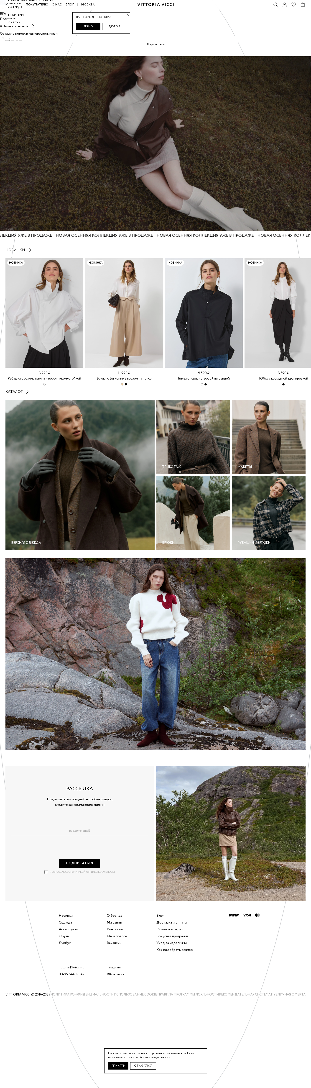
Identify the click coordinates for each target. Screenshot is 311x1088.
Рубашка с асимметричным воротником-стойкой (44, 378)
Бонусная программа (172, 936)
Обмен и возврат (169, 929)
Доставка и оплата (171, 922)
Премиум (16, 15)
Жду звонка (156, 44)
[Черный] (126, 385)
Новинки (15, 250)
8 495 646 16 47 (72, 974)
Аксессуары (68, 929)
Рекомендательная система (245, 994)
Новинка (16, 263)
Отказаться (143, 1066)
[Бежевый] (122, 385)
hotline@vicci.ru (71, 967)
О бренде (114, 916)
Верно (88, 26)
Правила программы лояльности (188, 994)
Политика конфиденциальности (82, 994)
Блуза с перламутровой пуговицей (204, 378)
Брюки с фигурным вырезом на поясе (124, 378)
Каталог (14, 391)
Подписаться (79, 863)
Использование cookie (135, 994)
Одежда (15, 7)
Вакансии (114, 943)
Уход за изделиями (171, 943)
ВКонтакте (116, 974)
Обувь (64, 936)
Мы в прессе (117, 936)
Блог (70, 5)
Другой (114, 26)
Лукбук (14, 22)
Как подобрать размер (174, 950)
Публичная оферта (288, 994)
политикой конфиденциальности (92, 872)
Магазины (114, 922)
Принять (118, 1066)
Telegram (114, 967)
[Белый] (44, 385)
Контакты (115, 929)
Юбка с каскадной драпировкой (283, 378)
